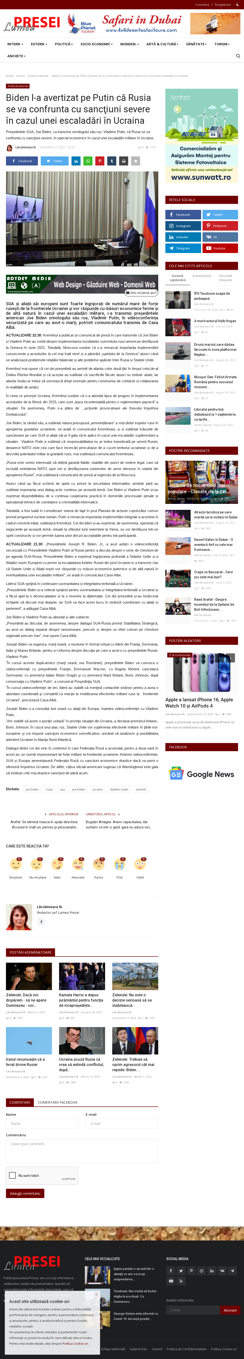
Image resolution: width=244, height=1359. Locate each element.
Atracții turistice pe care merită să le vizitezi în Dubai (216, 514)
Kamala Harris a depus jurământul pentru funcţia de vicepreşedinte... (81, 1000)
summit (141, 789)
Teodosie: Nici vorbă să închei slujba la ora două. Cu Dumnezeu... (135, 1296)
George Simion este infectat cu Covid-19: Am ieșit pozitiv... (136, 1316)
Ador (57, 877)
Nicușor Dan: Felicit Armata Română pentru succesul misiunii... (215, 382)
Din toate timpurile (225, 278)
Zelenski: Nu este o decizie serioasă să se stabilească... (132, 1000)
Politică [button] (63, 44)
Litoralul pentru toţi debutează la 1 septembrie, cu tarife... (215, 414)
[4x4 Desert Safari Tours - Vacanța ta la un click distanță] (153, 23)
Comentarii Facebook (57, 1102)
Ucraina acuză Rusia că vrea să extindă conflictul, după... (81, 1064)
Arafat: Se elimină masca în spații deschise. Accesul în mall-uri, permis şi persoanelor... (44, 824)
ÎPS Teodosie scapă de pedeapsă (212, 296)
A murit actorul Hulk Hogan (215, 321)
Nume (11, 1114)
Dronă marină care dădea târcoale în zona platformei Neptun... (215, 350)
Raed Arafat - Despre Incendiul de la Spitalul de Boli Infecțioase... (214, 604)
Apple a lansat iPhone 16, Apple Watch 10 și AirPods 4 (199, 703)
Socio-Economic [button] (95, 44)
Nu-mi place (38, 877)
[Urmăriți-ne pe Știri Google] (201, 773)
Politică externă (38, 76)
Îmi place (16, 877)
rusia (49, 789)
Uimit (140, 877)
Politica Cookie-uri (224, 1349)
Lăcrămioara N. (25, 147)
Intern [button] (14, 44)
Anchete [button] (15, 56)
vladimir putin (119, 789)
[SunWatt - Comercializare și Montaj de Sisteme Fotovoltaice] (201, 136)
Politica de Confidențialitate (187, 1349)
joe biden (32, 789)
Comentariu (16, 1135)
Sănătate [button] (195, 44)
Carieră (157, 1349)
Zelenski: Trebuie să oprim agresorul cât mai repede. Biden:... (133, 1064)
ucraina (97, 789)
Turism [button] (220, 44)
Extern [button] (38, 44)
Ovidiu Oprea (203, 425)
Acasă (9, 76)
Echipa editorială (113, 1349)
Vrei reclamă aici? (143, 292)
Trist (119, 877)
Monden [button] (128, 44)
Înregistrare (223, 5)
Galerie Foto (138, 1349)
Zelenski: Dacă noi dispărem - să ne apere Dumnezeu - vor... (26, 1000)
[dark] (237, 4)
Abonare (230, 1310)
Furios (98, 877)
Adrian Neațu (176, 498)
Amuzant (77, 877)
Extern (20, 76)
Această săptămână (178, 278)
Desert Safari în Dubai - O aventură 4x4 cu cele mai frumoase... (213, 545)
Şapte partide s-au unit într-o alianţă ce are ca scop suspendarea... (134, 1274)
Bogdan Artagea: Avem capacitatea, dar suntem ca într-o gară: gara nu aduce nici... (119, 824)
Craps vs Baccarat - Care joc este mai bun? (213, 574)
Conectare (202, 5)
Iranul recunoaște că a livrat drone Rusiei (25, 1062)
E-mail (91, 1114)
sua (62, 789)
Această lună (202, 276)
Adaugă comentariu (25, 1193)
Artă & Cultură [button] (161, 44)
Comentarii (20, 1102)
